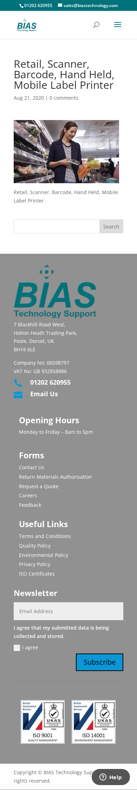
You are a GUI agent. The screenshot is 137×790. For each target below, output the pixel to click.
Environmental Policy (43, 555)
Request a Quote (38, 486)
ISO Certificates (37, 573)
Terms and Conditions (45, 536)
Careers (28, 495)
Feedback (30, 505)
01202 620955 (38, 5)
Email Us (44, 394)
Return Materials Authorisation (55, 476)
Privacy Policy (34, 564)
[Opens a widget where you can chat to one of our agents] (110, 777)
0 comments (64, 97)
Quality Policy (35, 545)
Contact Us (31, 467)
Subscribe (100, 662)
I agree (30, 647)
